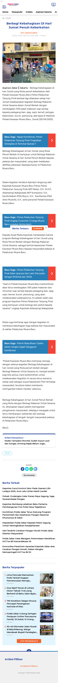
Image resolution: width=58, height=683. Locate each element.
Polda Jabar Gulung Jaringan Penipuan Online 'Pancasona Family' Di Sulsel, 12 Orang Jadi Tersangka (21, 616)
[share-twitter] (27, 469)
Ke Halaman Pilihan (28, 666)
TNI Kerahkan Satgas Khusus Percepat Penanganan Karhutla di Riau (21, 603)
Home (5, 12)
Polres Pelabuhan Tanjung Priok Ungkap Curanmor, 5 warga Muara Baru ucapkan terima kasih (24, 220)
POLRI (7, 453)
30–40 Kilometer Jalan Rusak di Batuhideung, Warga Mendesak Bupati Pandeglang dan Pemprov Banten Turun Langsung (22, 629)
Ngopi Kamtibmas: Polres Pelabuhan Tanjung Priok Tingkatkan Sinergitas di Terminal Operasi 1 (23, 140)
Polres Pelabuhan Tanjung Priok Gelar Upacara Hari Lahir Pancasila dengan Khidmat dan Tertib (24, 273)
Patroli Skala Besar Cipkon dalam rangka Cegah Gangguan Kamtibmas (23, 347)
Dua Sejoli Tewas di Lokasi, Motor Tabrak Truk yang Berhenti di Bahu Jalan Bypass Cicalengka (22, 591)
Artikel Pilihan (14, 659)
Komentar (30, 475)
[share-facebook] (22, 469)
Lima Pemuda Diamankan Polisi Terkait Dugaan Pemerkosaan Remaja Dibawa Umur (20, 578)
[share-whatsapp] (31, 469)
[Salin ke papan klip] (35, 469)
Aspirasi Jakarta (44, 12)
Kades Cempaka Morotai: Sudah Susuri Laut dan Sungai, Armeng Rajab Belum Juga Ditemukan (27, 442)
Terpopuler (17, 12)
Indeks (29, 12)
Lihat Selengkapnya (28, 641)
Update (38, 229)
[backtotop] (29, 651)
